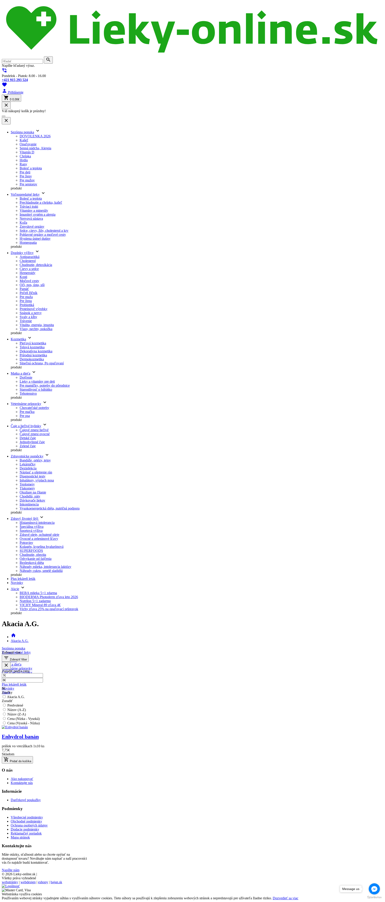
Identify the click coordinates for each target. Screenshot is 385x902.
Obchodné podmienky (26, 821)
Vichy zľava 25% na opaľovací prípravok (49, 609)
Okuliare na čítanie (33, 492)
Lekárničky (28, 464)
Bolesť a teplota (31, 168)
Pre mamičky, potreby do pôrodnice (45, 385)
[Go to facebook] (374, 888)
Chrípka (25, 156)
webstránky (10, 882)
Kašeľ (24, 140)
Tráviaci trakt (29, 206)
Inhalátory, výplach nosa (37, 480)
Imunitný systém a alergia (37, 214)
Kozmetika (18, 339)
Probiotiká (27, 305)
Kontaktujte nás (22, 783)
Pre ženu (26, 301)
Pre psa (25, 416)
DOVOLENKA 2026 (35, 136)
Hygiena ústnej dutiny (35, 238)
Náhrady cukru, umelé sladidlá (41, 571)
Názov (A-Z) (16, 710)
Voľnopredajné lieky (25, 194)
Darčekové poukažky (26, 800)
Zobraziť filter (15, 658)
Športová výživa (31, 530)
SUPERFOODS (31, 551)
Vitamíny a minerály (34, 210)
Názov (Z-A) (16, 714)
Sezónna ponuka (22, 132)
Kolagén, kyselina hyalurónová (41, 547)
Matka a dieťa (20, 373)
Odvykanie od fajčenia (35, 559)
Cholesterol (28, 261)
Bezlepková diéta (32, 563)
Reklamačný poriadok (26, 833)
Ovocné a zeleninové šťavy (39, 538)
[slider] (192, 689)
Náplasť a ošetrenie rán (36, 472)
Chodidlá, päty (30, 496)
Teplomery (27, 484)
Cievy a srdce (29, 269)
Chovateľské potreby (34, 408)
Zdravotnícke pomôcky (27, 456)
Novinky (17, 583)
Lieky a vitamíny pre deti (37, 381)
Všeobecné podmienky (27, 817)
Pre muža (26, 297)
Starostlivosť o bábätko (36, 389)
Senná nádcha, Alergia (35, 148)
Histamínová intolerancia (37, 522)
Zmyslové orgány (32, 226)
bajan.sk (56, 882)
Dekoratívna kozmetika (36, 351)
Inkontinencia (29, 504)
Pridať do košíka (17, 760)
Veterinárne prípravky (26, 404)
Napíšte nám (10, 870)
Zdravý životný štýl (25, 518)
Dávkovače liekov (32, 500)
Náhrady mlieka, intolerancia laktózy (45, 567)
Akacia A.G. (20, 641)
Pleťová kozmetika (33, 343)
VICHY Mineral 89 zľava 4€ (40, 605)
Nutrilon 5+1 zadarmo (35, 601)
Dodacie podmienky (25, 829)
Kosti (23, 277)
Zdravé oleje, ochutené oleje (39, 534)
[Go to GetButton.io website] (374, 897)
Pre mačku (27, 412)
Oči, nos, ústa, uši (32, 285)
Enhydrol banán (20, 736)
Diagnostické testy (32, 476)
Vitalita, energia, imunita (37, 325)
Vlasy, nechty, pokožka (36, 329)
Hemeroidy (27, 273)
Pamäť (24, 289)
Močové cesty (29, 281)
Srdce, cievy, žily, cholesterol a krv (44, 230)
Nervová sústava (31, 218)
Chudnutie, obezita (33, 555)
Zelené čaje (28, 446)
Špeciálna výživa (31, 526)
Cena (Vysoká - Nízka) (23, 723)
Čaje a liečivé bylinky (26, 426)
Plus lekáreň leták (23, 579)
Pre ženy (26, 176)
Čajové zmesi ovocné (35, 434)
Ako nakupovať (22, 779)
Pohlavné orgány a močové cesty (43, 234)
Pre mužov (27, 180)
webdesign (28, 882)
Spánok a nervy (31, 313)
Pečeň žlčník (28, 293)
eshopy (43, 882)
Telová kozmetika (32, 347)
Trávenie (26, 321)
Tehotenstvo (28, 393)
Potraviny (26, 542)
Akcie (15, 589)
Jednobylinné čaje (32, 442)
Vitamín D (27, 152)
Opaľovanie (28, 144)
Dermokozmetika (32, 359)
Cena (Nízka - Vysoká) (23, 719)
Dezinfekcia (28, 468)
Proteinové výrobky (33, 309)
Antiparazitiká (29, 257)
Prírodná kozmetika (33, 355)
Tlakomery (27, 488)
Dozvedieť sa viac (285, 898)
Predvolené (15, 705)
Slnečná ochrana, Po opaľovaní (42, 363)
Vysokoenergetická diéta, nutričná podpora (50, 508)
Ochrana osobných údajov (29, 825)
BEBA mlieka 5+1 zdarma (38, 593)
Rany (23, 164)
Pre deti (25, 172)
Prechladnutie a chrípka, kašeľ (41, 202)
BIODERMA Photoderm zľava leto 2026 (49, 597)
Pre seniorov (28, 184)
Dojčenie (26, 377)
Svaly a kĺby (28, 317)
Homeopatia (28, 242)
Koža (23, 222)
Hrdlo (24, 160)
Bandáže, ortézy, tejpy (35, 460)
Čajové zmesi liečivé (34, 430)
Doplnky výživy (22, 253)
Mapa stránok (20, 837)
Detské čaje (28, 438)
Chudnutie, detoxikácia (36, 265)
